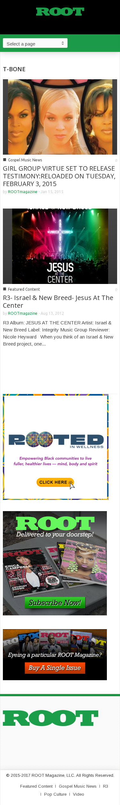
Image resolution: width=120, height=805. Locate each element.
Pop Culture (55, 794)
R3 (105, 786)
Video (78, 794)
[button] (113, 42)
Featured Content (24, 289)
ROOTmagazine (22, 192)
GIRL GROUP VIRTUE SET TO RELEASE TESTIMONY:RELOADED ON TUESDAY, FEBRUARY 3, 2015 (59, 176)
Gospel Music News (25, 160)
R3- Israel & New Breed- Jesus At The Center (58, 301)
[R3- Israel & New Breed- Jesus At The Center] (60, 245)
